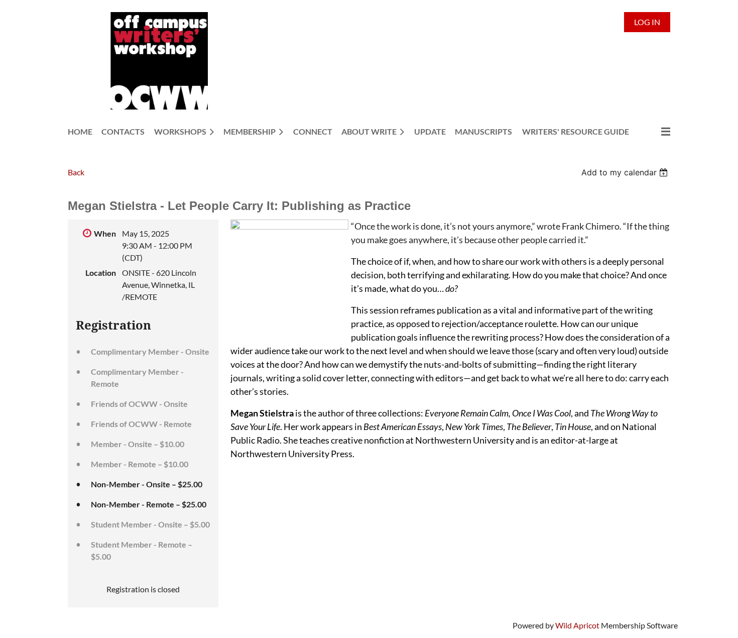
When (105, 233)
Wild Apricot (577, 625)
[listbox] (625, 172)
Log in (647, 22)
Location (100, 272)
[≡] (655, 131)
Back (76, 172)
